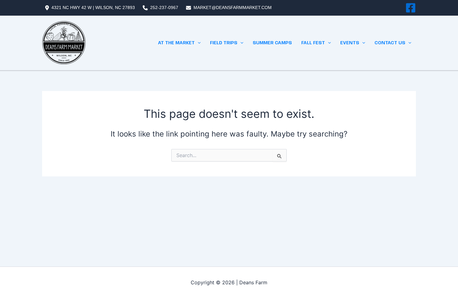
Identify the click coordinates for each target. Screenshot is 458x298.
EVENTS (349, 43)
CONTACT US (390, 43)
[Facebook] (410, 7)
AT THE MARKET (176, 43)
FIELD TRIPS (223, 43)
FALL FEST (313, 43)
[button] (198, 43)
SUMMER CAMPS (272, 43)
